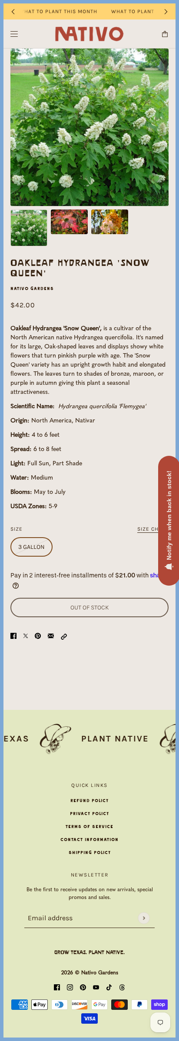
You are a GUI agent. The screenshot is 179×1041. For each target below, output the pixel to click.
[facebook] (56, 988)
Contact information (89, 840)
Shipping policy (90, 853)
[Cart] (165, 34)
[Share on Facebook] (13, 636)
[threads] (122, 988)
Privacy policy (89, 814)
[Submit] (143, 918)
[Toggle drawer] (14, 34)
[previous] (13, 11)
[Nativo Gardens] (90, 34)
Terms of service (89, 827)
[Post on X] (25, 636)
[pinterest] (83, 988)
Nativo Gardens (32, 289)
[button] (63, 636)
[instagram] (69, 988)
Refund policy (89, 801)
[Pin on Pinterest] (37, 636)
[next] (166, 11)
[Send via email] (50, 636)
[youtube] (96, 988)
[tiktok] (109, 988)
